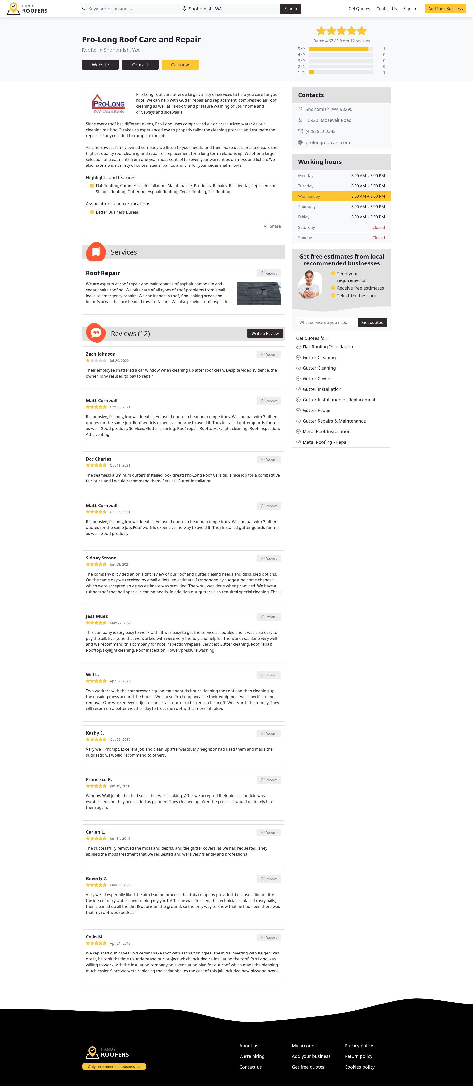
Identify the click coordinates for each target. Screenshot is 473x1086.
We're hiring (252, 1056)
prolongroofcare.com (328, 142)
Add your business (311, 1056)
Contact (140, 64)
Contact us (250, 1067)
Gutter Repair (316, 410)
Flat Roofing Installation (327, 347)
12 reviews (360, 41)
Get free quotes (308, 1067)
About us (248, 1046)
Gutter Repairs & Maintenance (334, 421)
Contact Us (386, 8)
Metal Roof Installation (326, 431)
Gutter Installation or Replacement (339, 400)
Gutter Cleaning (319, 357)
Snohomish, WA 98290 (329, 109)
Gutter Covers (317, 378)
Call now (180, 64)
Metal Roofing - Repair (325, 442)
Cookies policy (360, 1067)
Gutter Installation (321, 389)
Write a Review (265, 333)
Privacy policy (359, 1046)
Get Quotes (359, 8)
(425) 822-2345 (321, 131)
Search (290, 8)
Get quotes (372, 322)
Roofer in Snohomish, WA (111, 50)
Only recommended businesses (114, 1066)
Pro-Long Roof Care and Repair (141, 39)
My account (304, 1046)
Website (100, 64)
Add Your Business (445, 8)
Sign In (409, 8)
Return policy (358, 1056)
